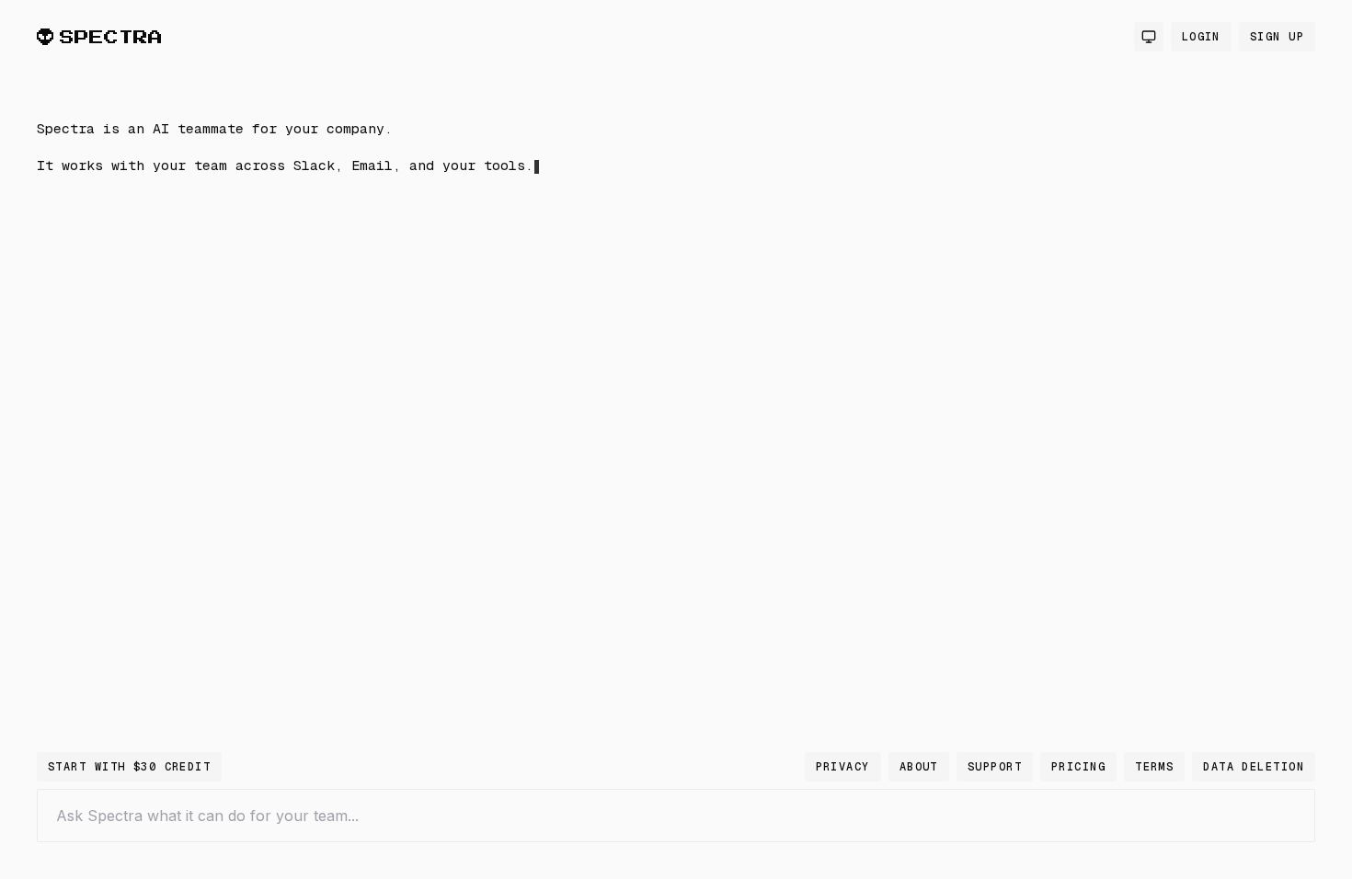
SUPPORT (995, 766)
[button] (331, 324)
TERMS (1154, 766)
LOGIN (1201, 36)
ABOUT (918, 766)
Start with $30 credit (129, 766)
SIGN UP (1277, 36)
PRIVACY (843, 766)
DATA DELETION (1253, 766)
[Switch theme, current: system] (1148, 36)
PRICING (1078, 766)
